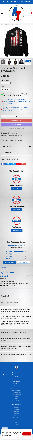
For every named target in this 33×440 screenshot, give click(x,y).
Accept (26, 434)
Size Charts (16, 411)
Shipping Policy (16, 417)
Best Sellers (17, 398)
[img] (4, 276)
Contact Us (16, 409)
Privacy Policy (16, 422)
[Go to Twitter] (13, 164)
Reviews (16, 413)
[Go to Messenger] (8, 164)
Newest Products (16, 400)
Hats (16, 396)
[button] (9, 251)
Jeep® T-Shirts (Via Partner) (16, 388)
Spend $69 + (17, 230)
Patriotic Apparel (16, 392)
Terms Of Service (16, 420)
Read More (16, 189)
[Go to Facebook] (3, 164)
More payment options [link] (16, 129)
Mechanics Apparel (16, 390)
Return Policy (16, 415)
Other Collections (16, 394)
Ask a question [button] (23, 262)
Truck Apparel (16, 383)
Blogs (16, 424)
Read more (16, 209)
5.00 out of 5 (20, 245)
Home (2, 24)
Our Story (16, 407)
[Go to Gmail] (23, 164)
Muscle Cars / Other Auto (16, 385)
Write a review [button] (9, 262)
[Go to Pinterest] (18, 164)
